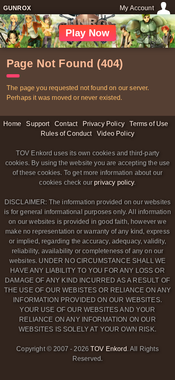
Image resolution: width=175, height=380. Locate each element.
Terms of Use (148, 123)
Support (37, 123)
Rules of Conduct (66, 133)
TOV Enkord (108, 348)
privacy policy (114, 182)
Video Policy (115, 133)
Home (12, 123)
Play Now (87, 32)
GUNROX (17, 7)
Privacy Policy (104, 123)
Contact (66, 123)
